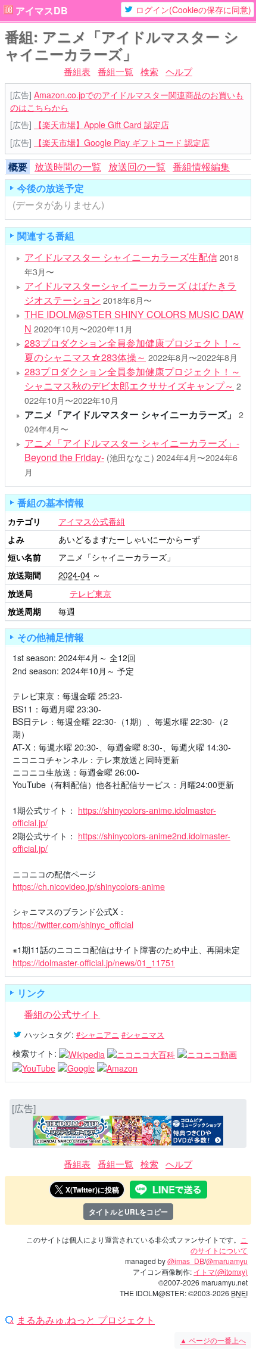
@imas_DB (185, 1261)
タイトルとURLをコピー (128, 1211)
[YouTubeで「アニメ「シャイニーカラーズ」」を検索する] (34, 1067)
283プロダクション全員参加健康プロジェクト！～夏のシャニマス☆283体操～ (132, 350)
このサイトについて (219, 1244)
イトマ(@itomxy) (220, 1271)
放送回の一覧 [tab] (137, 166)
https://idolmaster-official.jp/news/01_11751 (94, 963)
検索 (149, 71)
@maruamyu (227, 1261)
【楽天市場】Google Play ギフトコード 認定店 (122, 142)
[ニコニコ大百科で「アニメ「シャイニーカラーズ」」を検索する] (141, 1053)
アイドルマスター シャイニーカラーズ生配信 (120, 257)
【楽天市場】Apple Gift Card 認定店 (101, 124)
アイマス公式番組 (91, 521)
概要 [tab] (17, 166)
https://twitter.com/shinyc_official (73, 924)
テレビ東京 (90, 593)
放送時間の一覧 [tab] (68, 166)
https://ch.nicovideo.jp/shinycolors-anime (89, 886)
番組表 (77, 71)
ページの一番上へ (213, 1340)
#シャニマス (142, 1034)
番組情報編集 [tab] (201, 166)
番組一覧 (115, 71)
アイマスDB (41, 11)
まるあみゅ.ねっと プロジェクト (86, 1320)
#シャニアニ (97, 1034)
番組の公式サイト (62, 1014)
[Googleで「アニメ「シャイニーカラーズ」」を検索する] (76, 1067)
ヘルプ (179, 71)
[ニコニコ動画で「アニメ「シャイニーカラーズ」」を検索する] (207, 1053)
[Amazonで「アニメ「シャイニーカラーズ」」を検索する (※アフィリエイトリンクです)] (117, 1067)
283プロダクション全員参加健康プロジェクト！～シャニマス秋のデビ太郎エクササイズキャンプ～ (132, 379)
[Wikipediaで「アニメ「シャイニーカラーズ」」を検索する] (82, 1053)
